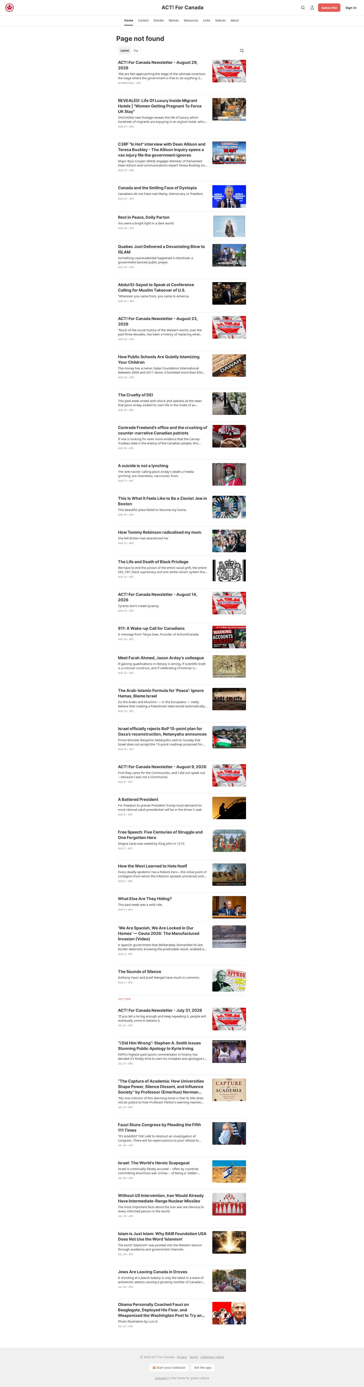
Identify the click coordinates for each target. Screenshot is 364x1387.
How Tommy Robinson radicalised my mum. (160, 532)
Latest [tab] (124, 50)
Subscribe (329, 7)
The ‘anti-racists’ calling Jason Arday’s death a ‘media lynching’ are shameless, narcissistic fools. (156, 473)
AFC (138, 83)
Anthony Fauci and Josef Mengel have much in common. (159, 977)
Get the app (202, 1368)
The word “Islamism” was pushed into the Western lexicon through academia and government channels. (160, 1247)
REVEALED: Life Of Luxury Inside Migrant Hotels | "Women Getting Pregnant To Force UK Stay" (160, 106)
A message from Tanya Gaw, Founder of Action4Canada (158, 634)
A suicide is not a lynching (143, 465)
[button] (128, 20)
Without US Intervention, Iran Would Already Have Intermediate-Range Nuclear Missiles (161, 1198)
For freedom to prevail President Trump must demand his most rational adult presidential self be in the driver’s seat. (160, 807)
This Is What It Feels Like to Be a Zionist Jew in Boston (162, 501)
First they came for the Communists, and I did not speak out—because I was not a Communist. (161, 775)
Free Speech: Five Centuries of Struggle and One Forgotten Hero (160, 835)
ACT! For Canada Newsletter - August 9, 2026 (162, 766)
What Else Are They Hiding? (145, 898)
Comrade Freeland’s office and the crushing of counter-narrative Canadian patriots (162, 430)
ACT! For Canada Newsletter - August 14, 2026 (157, 597)
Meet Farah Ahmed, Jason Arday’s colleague (161, 657)
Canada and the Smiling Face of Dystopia (157, 187)
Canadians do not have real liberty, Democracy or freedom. (160, 194)
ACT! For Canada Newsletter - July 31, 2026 (160, 1010)
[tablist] (129, 50)
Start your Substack (171, 1368)
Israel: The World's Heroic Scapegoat (154, 1163)
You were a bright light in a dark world (146, 223)
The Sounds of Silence (139, 971)
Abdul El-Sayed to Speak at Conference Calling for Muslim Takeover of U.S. (156, 287)
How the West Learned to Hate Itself (152, 866)
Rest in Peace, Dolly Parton (144, 217)
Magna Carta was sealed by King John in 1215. (151, 843)
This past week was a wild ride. (140, 904)
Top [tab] (135, 50)
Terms (193, 1357)
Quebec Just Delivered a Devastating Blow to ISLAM (161, 249)
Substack (161, 1378)
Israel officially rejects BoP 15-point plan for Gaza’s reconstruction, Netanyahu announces (162, 731)
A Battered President (138, 799)
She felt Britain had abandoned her (143, 538)
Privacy (182, 1357)
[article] (182, 75)
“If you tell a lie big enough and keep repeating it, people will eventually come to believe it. (162, 1018)
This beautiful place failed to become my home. (152, 510)
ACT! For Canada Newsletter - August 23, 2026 (158, 321)
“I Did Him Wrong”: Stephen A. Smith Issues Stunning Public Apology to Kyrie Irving (159, 1046)
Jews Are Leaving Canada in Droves (152, 1271)
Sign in (350, 7)
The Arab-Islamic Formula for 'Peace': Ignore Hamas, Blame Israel (161, 693)
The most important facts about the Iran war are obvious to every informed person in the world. (161, 1209)
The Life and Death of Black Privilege (153, 561)
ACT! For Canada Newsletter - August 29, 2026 (158, 65)
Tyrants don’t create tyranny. (138, 606)
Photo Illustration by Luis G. (138, 1321)
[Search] (303, 7)
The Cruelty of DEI (135, 395)
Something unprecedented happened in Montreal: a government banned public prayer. (155, 260)
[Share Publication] (312, 7)
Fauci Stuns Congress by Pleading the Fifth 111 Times (159, 1127)
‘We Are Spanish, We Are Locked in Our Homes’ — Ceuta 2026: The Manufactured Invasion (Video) (158, 933)
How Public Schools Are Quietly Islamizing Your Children (158, 359)
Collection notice (212, 1357)
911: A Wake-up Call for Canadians (151, 628)
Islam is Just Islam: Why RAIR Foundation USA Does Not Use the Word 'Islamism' (162, 1236)
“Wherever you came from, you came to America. (153, 296)
